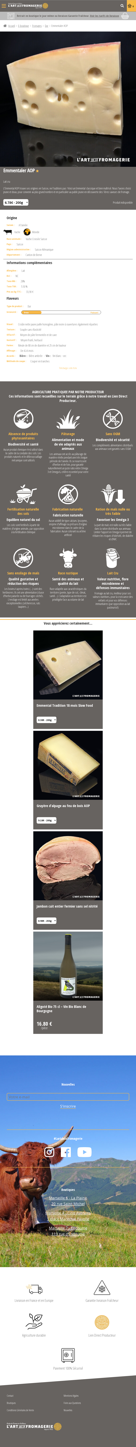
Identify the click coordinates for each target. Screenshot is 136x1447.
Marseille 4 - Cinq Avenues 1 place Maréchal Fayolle (68, 1215)
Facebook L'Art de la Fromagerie (66, 1152)
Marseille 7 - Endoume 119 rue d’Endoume (68, 1230)
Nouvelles (68, 1410)
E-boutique (23, 26)
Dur (46, 26)
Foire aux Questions (72, 1403)
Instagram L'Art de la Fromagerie (49, 1152)
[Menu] (4, 6)
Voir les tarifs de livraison (104, 16)
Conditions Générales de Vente (20, 1410)
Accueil (11, 26)
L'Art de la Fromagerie (28, 6)
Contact (10, 1395)
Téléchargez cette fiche (68, 368)
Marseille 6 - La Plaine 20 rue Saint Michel (68, 1200)
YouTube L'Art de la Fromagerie (84, 1152)
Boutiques (11, 1403)
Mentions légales (71, 1395)
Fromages (37, 26)
